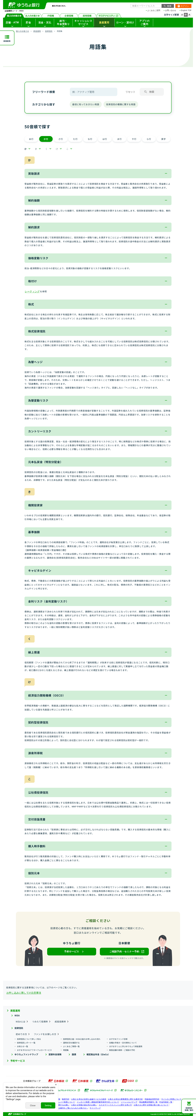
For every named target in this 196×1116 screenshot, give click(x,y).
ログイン (182, 6)
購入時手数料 (36, 846)
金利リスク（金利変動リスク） (48, 601)
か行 (46, 138)
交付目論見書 (36, 819)
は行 (104, 138)
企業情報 (69, 15)
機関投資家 (35, 505)
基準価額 (34, 532)
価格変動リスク (38, 258)
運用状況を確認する (71, 1042)
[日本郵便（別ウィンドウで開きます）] (82, 1081)
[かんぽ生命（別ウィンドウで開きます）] (107, 1081)
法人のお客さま (33, 15)
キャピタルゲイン (39, 570)
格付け (32, 281)
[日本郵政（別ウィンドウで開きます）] (58, 1081)
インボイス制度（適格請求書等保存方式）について (98, 1102)
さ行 (60, 138)
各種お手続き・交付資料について (123, 1042)
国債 (74, 1054)
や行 (134, 138)
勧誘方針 (65, 1099)
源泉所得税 (35, 753)
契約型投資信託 (38, 722)
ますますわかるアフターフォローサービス (34, 1050)
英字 (163, 138)
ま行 (119, 138)
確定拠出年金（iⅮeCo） (98, 1054)
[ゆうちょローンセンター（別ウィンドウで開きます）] (133, 1090)
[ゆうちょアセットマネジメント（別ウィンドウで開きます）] (64, 1090)
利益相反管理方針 (152, 1099)
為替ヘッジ (35, 362)
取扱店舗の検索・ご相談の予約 (122, 1050)
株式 (31, 304)
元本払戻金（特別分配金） (45, 462)
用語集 (66, 1050)
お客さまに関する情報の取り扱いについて (151, 1105)
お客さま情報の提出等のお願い (84, 1105)
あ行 (31, 138)
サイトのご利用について (171, 1099)
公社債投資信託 (38, 792)
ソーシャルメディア (129, 1102)
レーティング (32, 291)
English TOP (186, 10)
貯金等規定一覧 (165, 1102)
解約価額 (34, 200)
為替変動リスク (38, 400)
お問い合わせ (170, 10)
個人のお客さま (14, 15)
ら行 (149, 138)
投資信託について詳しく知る (29, 1039)
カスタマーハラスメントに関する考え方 (115, 1105)
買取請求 (34, 173)
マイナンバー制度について (64, 1102)
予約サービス (17, 1060)
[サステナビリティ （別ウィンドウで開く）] (108, 15)
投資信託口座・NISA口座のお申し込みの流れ (81, 1039)
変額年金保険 (55, 1054)
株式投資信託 (36, 331)
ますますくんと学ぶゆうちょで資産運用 (125, 1046)
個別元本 (34, 873)
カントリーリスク (39, 431)
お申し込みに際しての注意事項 (23, 992)
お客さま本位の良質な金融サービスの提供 (88, 1099)
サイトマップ (95, 1108)
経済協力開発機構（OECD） (46, 695)
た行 (75, 138)
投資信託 (49, 31)
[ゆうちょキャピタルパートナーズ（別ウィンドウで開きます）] (100, 1090)
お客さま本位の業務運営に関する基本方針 (125, 1099)
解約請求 (34, 227)
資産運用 (37, 31)
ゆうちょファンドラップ (26, 1054)
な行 (90, 138)
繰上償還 (34, 652)
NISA (17, 1015)
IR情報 (51, 15)
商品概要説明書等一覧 (148, 1102)
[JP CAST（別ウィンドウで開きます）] (130, 1081)
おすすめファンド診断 (118, 1039)
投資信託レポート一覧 (26, 1042)
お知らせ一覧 (22, 1046)
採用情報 (87, 15)
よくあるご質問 (153, 10)
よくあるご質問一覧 (71, 1046)
